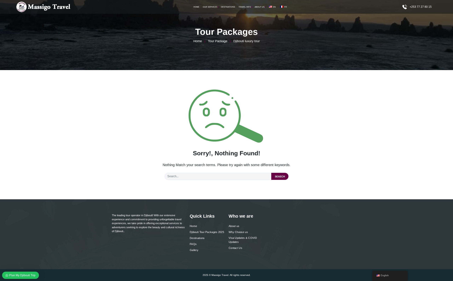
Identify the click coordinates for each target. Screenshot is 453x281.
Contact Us (235, 247)
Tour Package (217, 41)
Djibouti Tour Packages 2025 (207, 232)
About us (234, 226)
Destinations (228, 7)
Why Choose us (238, 232)
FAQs (193, 244)
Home (196, 7)
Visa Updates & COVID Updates (243, 239)
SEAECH (280, 176)
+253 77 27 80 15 (421, 6)
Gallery (194, 250)
